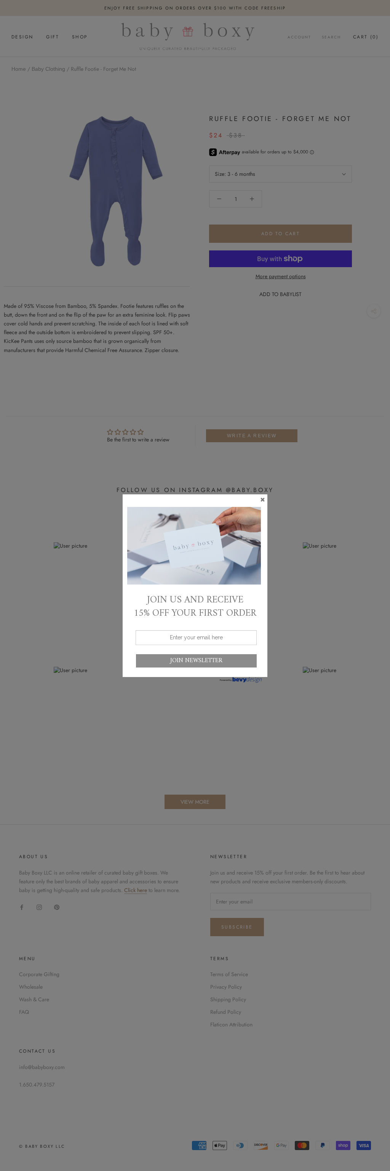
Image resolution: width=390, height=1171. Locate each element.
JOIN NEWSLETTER (196, 660)
